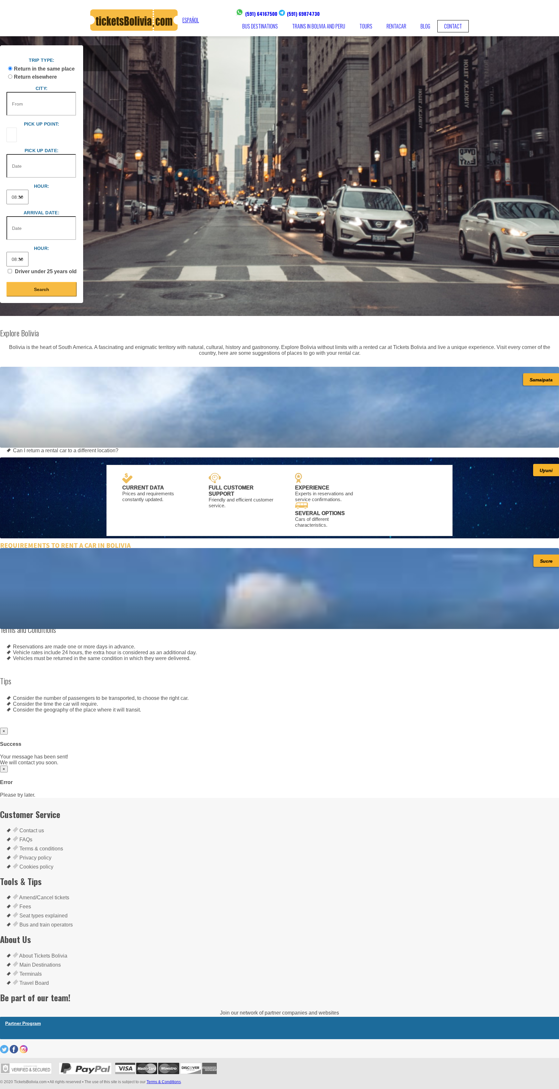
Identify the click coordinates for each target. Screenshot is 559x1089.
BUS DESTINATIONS (260, 26)
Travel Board (33, 983)
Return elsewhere (35, 77)
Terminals (30, 974)
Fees (24, 906)
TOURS (365, 26)
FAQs (25, 839)
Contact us (31, 830)
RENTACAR (396, 26)
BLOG (425, 26)
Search (41, 289)
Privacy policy (34, 857)
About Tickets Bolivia (42, 956)
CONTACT (453, 26)
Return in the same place (44, 69)
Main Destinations (39, 965)
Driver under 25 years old (45, 271)
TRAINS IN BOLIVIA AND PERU (318, 26)
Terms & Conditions (164, 1082)
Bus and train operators (45, 924)
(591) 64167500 (261, 13)
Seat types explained (43, 915)
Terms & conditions (40, 848)
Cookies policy (35, 867)
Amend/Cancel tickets (43, 897)
